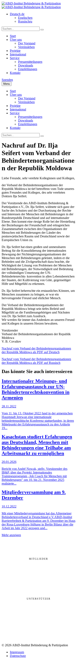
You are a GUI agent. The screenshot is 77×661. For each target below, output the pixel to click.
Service (15, 58)
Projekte (15, 50)
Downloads (25, 65)
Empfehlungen (27, 69)
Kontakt (15, 72)
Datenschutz (18, 656)
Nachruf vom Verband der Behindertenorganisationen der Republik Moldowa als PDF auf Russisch (36, 360)
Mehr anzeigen (11, 535)
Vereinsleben (26, 47)
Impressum (17, 652)
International (18, 54)
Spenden (7, 79)
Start (13, 36)
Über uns (16, 39)
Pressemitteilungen (30, 61)
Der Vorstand (26, 43)
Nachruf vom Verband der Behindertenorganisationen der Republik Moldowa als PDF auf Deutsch (36, 350)
